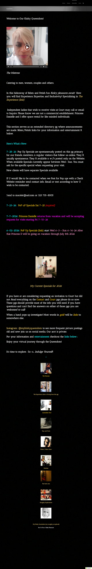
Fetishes (46, 468)
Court (53, 299)
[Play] (8, 66)
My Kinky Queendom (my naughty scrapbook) (46, 524)
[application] (27, 47)
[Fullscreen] (46, 66)
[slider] (26, 66)
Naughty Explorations (46, 502)
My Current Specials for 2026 (46, 285)
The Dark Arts (46, 484)
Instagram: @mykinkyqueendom (24, 328)
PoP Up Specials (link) (32, 230)
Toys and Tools (46, 431)
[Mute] (43, 66)
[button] (83, 3)
